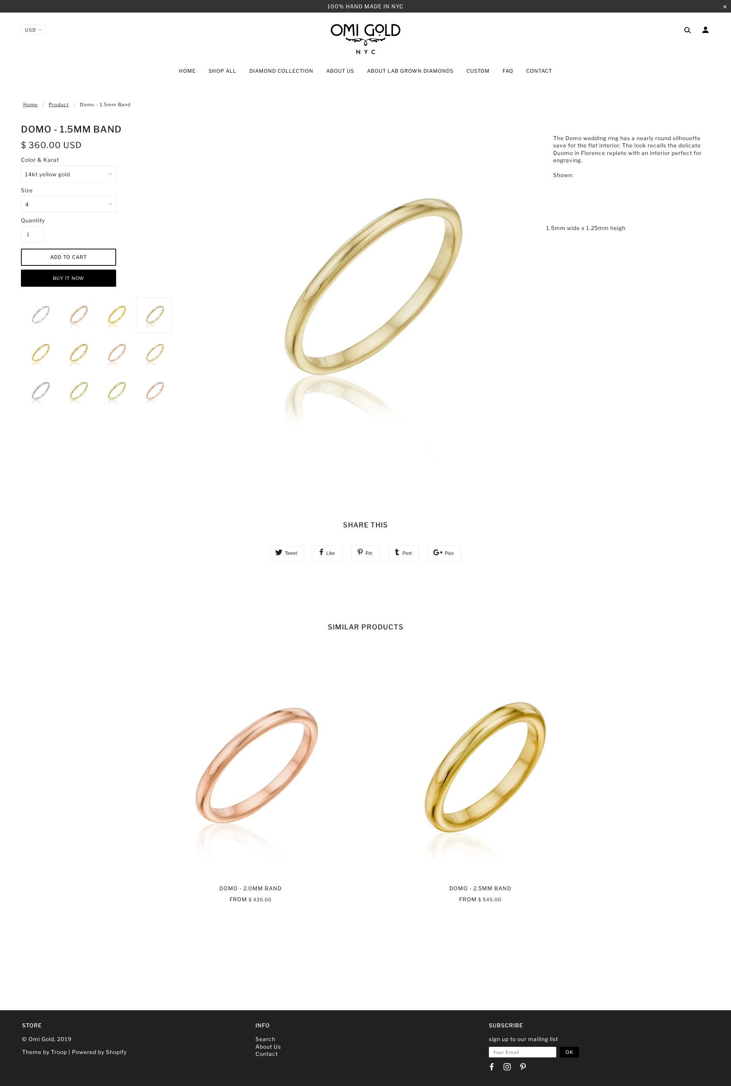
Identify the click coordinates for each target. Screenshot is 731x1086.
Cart (702, 72)
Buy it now (68, 278)
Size (27, 190)
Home (30, 104)
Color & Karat (40, 160)
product (59, 104)
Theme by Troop (44, 1052)
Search (265, 1039)
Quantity (32, 220)
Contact (266, 1054)
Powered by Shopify (99, 1052)
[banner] (365, 38)
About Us (268, 1046)
